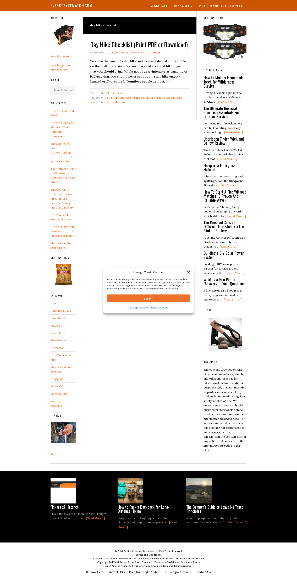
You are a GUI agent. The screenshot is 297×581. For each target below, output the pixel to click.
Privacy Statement (159, 307)
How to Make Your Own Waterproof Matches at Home (63, 231)
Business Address (190, 562)
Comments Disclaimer (166, 562)
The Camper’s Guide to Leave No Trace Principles (214, 509)
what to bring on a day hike (108, 102)
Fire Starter (58, 340)
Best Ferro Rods (61, 56)
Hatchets (57, 347)
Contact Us (99, 558)
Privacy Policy (142, 558)
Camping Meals (61, 311)
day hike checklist (120, 97)
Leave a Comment (148, 52)
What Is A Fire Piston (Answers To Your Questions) (224, 281)
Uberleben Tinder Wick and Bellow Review (224, 141)
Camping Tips (60, 318)
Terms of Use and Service (190, 558)
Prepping (57, 379)
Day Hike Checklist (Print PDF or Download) (139, 44)
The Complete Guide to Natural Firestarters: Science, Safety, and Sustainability (62, 198)
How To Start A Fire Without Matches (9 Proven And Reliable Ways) (225, 196)
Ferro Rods (58, 333)
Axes (54, 303)
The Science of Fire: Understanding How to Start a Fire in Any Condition (63, 152)
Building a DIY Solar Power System (224, 255)
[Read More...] (226, 101)
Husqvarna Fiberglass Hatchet (219, 167)
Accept (148, 298)
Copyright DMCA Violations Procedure (118, 562)
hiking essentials (143, 97)
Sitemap (56, 454)
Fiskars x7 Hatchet (64, 507)
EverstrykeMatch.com (71, 5)
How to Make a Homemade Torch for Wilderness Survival (224, 81)
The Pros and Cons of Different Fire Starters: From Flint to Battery (225, 226)
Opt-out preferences (138, 307)
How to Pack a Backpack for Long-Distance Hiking (143, 509)
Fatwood (56, 325)
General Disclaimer (163, 558)
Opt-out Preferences (119, 558)
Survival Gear (116, 93)
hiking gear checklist (169, 97)
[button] (188, 272)
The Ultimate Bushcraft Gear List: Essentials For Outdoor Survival (221, 112)
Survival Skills (59, 393)
